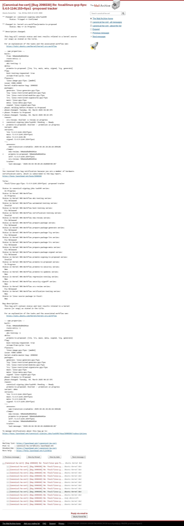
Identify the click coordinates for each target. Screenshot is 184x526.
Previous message (12, 457)
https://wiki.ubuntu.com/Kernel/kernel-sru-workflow (32, 46)
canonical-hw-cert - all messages (107, 22)
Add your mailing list (32, 523)
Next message (78, 457)
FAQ (44, 523)
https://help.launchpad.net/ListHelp (34, 451)
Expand (96, 29)
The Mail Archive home (103, 19)
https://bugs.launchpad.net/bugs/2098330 (22, 176)
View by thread (34, 457)
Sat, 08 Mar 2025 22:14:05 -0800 (30, 13)
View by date (55, 457)
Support (52, 523)
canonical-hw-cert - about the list (107, 26)
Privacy (61, 523)
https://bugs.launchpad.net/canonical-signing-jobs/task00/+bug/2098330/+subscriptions (45, 434)
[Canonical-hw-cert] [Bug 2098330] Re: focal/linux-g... (36, 467)
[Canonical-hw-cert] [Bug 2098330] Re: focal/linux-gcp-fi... (34, 463)
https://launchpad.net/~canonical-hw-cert (37, 443)
